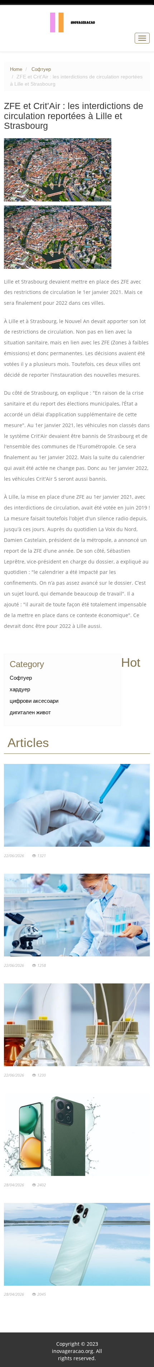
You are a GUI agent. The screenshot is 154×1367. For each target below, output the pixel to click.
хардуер (20, 689)
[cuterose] (77, 22)
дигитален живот (30, 712)
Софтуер (41, 69)
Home (16, 69)
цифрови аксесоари (34, 701)
